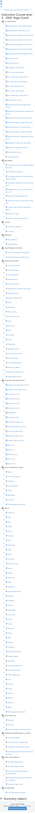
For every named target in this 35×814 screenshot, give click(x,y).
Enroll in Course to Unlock (17, 808)
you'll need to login (25, 806)
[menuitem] (1, 4)
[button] (1, 2)
